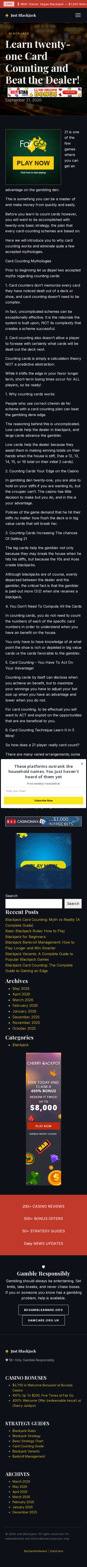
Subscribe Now (43, 800)
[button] (43, 771)
